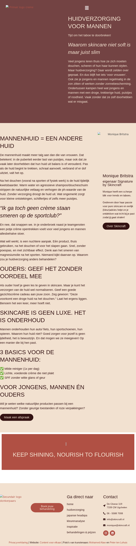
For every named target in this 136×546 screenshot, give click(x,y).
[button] (86, 8)
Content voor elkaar (50, 542)
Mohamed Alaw (97, 542)
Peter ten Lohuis (118, 542)
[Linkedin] (112, 533)
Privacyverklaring (18, 542)
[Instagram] (105, 533)
